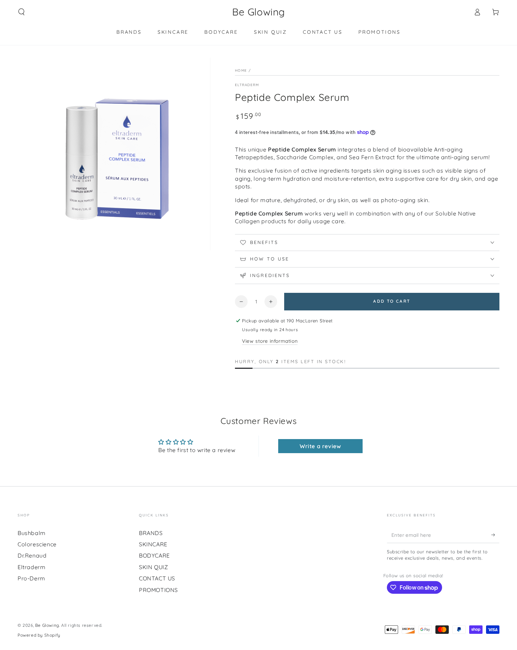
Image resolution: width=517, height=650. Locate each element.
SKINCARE (153, 544)
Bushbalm (32, 532)
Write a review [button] (320, 446)
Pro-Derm (31, 578)
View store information (270, 341)
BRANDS (151, 532)
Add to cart (391, 301)
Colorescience (37, 544)
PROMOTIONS (158, 589)
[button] (21, 12)
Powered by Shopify (39, 635)
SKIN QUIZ (153, 567)
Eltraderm (247, 85)
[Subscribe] (495, 535)
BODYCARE (154, 555)
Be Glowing (47, 625)
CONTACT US (157, 578)
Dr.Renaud (32, 555)
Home (241, 70)
